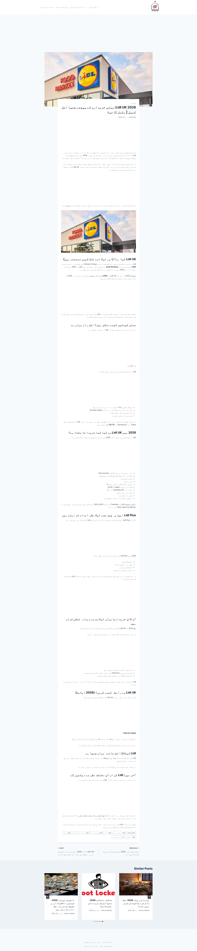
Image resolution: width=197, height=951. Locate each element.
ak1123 (131, 117)
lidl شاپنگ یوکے (96, 833)
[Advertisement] (98, 37)
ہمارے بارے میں (47, 7)
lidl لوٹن (67, 833)
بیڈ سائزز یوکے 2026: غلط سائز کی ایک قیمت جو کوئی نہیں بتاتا (136, 903)
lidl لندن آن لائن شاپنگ (81, 833)
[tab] (102, 921)
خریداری (133, 103)
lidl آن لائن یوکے (119, 833)
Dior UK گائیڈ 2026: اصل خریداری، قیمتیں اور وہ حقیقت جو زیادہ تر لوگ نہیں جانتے (76, 851)
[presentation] (136, 884)
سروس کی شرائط (62, 7)
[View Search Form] (36, 7)
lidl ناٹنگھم (130, 837)
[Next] (47, 896)
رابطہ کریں (94, 7)
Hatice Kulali (143, 910)
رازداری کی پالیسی (78, 7)
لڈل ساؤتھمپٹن (118, 837)
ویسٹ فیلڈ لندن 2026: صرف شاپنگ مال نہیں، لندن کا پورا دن (120, 851)
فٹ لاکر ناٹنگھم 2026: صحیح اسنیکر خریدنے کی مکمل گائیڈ (100, 903)
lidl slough (131, 833)
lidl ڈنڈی (108, 833)
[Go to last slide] (149, 896)
